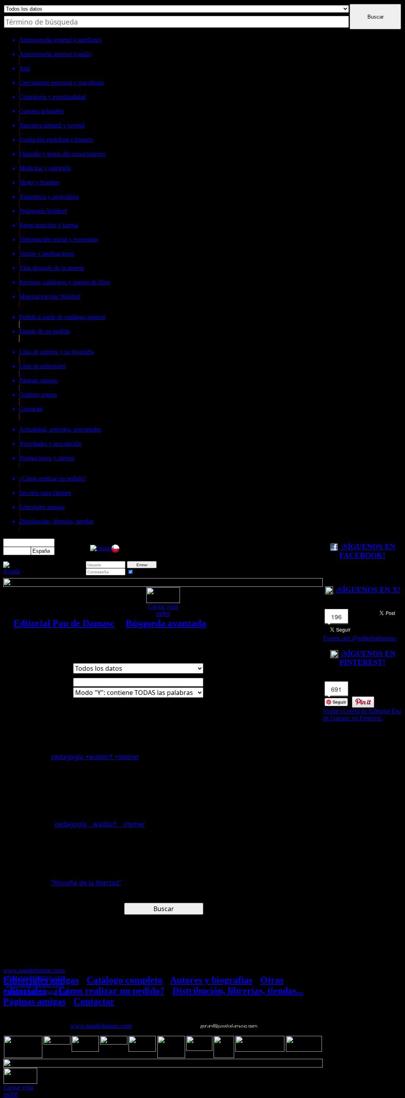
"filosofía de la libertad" (86, 882)
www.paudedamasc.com (101, 1025)
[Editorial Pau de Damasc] (100, 548)
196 (336, 616)
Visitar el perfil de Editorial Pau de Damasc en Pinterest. (362, 714)
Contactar (94, 1001)
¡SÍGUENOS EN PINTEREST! (367, 657)
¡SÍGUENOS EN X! (367, 590)
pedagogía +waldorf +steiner (95, 756)
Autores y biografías (211, 980)
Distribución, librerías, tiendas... (237, 991)
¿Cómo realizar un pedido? (109, 991)
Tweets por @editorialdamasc (360, 638)
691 (336, 689)
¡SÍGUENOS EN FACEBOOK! (367, 550)
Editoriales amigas (41, 980)
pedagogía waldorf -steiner (100, 824)
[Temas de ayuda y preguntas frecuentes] (11, 571)
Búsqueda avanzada (166, 623)
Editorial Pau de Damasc (64, 623)
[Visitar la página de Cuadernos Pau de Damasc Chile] (115, 551)
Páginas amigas (34, 1001)
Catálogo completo (125, 980)
